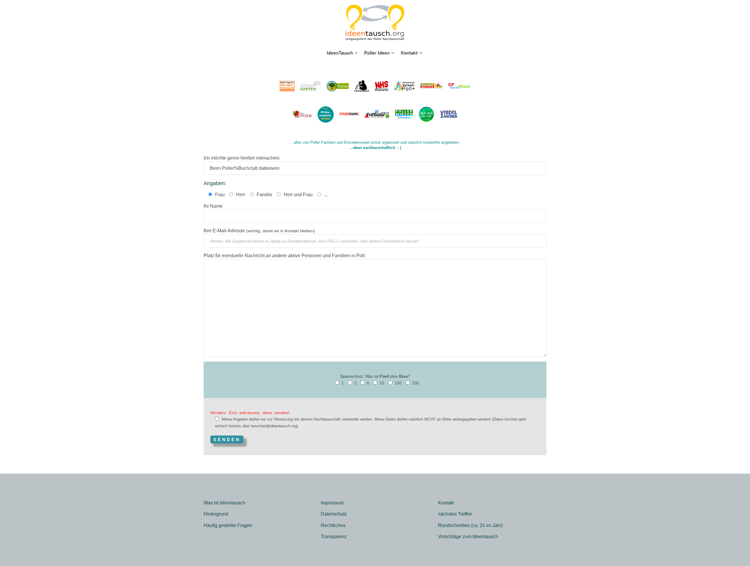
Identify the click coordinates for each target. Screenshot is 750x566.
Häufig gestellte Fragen (228, 525)
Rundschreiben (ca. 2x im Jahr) (470, 525)
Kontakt (446, 502)
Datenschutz (334, 513)
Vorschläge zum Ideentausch (468, 536)
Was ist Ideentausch (224, 502)
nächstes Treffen (455, 513)
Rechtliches (333, 525)
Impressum (332, 502)
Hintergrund (216, 513)
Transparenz (334, 536)
